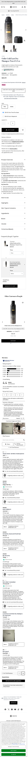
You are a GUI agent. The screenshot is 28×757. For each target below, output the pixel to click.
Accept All (13, 754)
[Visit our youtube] (15, 709)
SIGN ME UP (13, 702)
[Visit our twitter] (8, 709)
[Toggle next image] (26, 30)
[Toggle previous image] (1, 30)
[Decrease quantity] (4, 123)
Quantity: (4, 120)
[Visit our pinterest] (21, 709)
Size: (3, 103)
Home (3, 14)
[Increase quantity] (13, 123)
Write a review (5, 75)
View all (23, 82)
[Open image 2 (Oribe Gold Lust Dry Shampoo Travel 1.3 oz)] (13, 48)
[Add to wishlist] (22, 130)
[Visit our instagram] (12, 709)
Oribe (12, 14)
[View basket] (25, 7)
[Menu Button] (1, 7)
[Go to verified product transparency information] (8, 70)
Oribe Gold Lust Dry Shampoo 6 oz (13, 325)
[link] (22, 7)
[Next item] (24, 322)
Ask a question (13, 75)
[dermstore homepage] (13, 7)
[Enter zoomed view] (24, 40)
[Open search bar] (4, 7)
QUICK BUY (13, 340)
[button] (13, 70)
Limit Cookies (13, 750)
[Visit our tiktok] (18, 709)
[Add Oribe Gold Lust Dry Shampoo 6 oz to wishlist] (22, 302)
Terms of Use (22, 744)
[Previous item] (2, 322)
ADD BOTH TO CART (10, 286)
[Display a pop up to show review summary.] (19, 331)
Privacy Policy (15, 744)
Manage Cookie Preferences (13, 720)
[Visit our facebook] (5, 709)
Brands (7, 14)
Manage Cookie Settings (13, 746)
